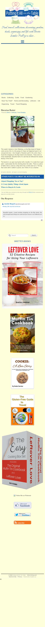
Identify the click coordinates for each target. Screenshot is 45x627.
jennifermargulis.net (21, 204)
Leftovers (33, 101)
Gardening (28, 97)
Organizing (5, 104)
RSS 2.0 (30, 192)
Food (22, 97)
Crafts (17, 97)
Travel (12, 104)
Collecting (10, 97)
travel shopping (23, 172)
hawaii (15, 172)
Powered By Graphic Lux (29, 576)
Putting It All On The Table (19, 575)
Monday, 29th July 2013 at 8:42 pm (11, 206)
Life (39, 101)
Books (4, 97)
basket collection (7, 172)
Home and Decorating (21, 101)
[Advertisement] (22, 68)
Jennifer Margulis (9, 204)
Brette (8, 112)
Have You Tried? (7, 101)
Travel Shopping (21, 104)
